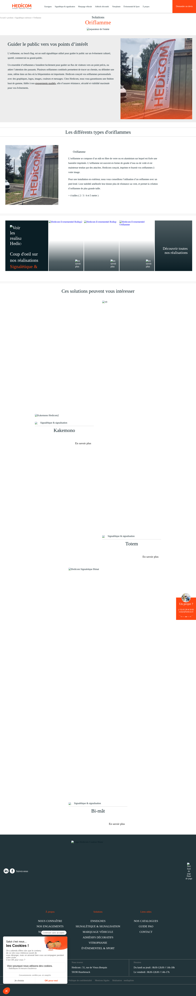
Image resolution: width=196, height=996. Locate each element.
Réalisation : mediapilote (123, 980)
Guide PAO (146, 926)
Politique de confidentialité (80, 980)
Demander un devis (184, 6)
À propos (146, 7)
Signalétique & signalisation (65, 7)
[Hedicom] (21, 8)
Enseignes (48, 7)
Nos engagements (50, 926)
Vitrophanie (116, 7)
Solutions (97, 911)
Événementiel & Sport (131, 7)
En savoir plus (83, 443)
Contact (145, 931)
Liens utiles (145, 911)
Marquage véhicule (85, 7)
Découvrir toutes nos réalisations (175, 251)
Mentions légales (102, 980)
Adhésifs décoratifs (102, 7)
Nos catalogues (146, 921)
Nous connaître (50, 921)
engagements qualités (45, 83)
